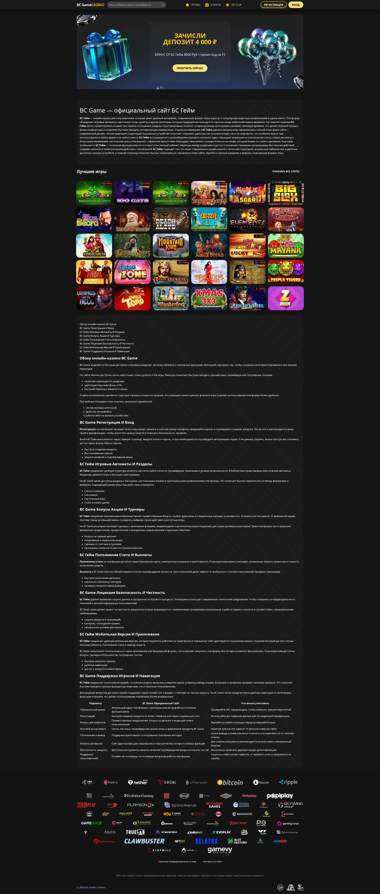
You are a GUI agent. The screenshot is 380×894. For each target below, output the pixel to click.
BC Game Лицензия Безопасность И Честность (107, 343)
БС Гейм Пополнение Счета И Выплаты (102, 339)
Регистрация (273, 5)
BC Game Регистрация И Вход (97, 328)
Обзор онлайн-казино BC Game (98, 324)
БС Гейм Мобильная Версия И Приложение (105, 347)
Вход (296, 5)
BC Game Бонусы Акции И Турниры (100, 335)
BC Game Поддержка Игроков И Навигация (105, 351)
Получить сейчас (190, 68)
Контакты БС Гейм (212, 861)
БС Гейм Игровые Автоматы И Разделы (102, 332)
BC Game (90, 4)
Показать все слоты (286, 171)
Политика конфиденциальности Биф (177, 861)
